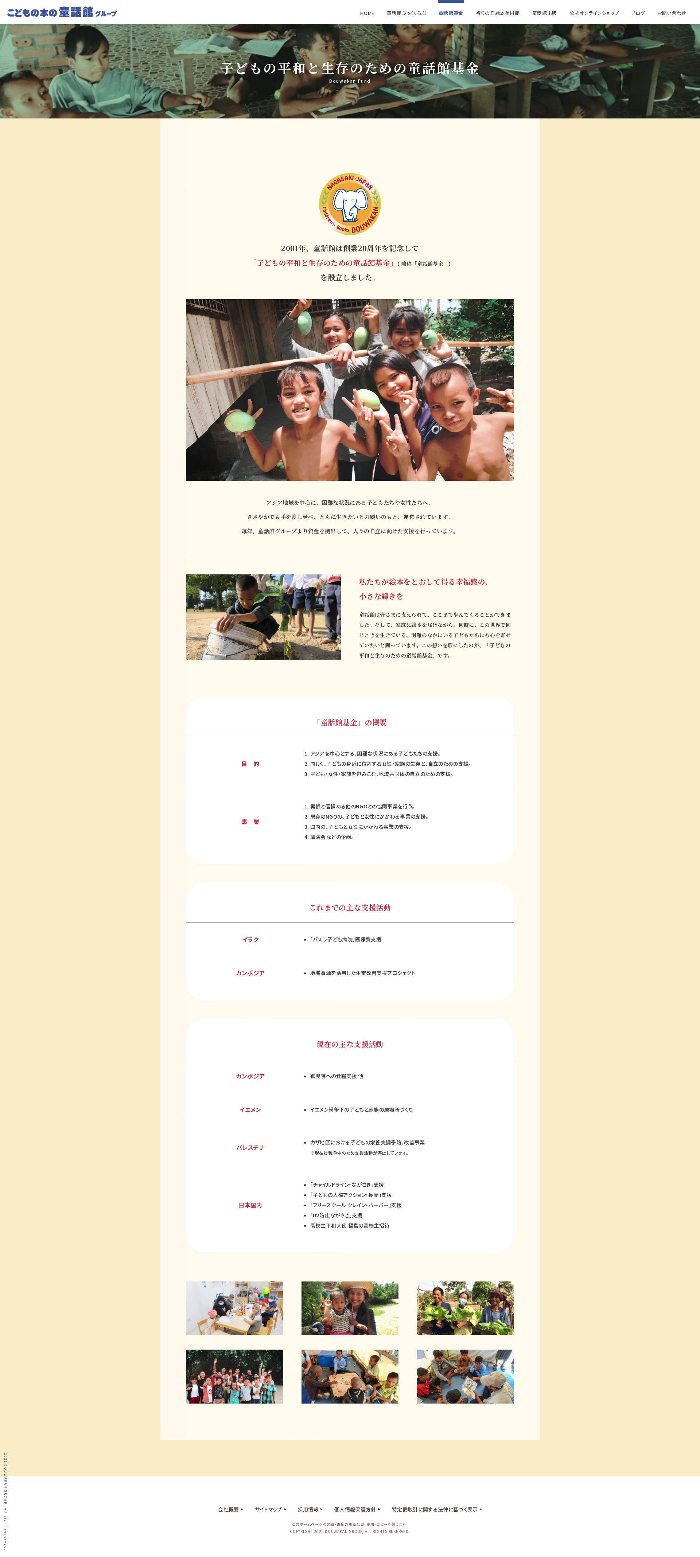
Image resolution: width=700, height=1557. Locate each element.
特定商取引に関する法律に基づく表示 (435, 1509)
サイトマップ (268, 1509)
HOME (367, 12)
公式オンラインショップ (594, 12)
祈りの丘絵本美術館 (498, 12)
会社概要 (228, 1509)
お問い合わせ (672, 12)
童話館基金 (451, 12)
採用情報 (308, 1509)
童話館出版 (544, 12)
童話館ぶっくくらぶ (406, 12)
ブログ (638, 12)
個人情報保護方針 (355, 1509)
